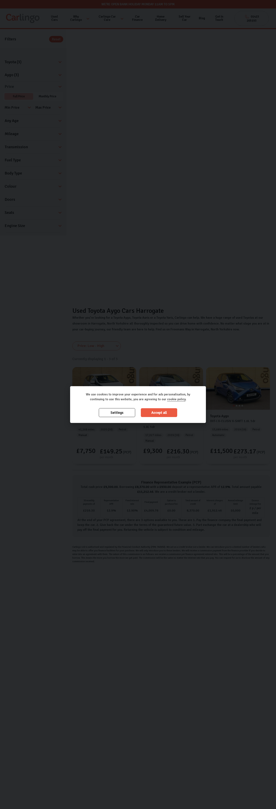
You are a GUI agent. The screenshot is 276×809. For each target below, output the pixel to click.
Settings (117, 412)
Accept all (159, 412)
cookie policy (176, 399)
